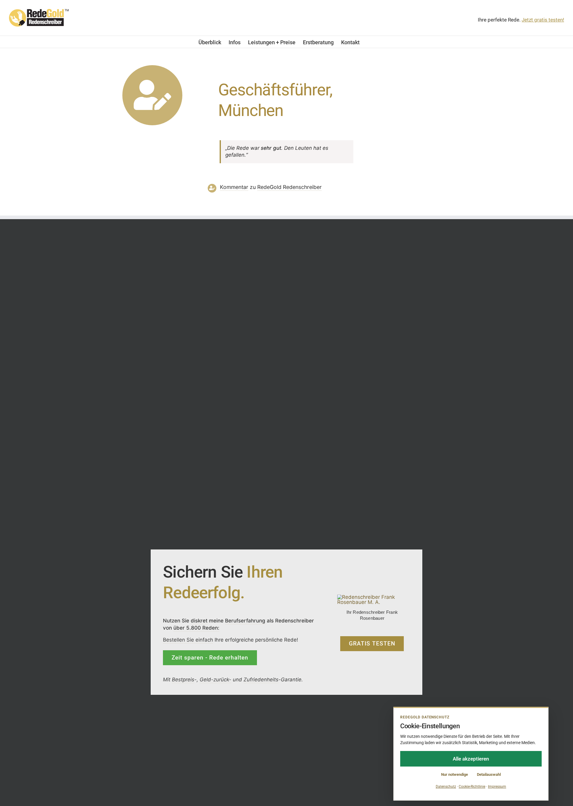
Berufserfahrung (245, 621)
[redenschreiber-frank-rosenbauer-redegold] (372, 597)
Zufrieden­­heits (261, 680)
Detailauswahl (489, 774)
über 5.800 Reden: (196, 628)
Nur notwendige (454, 774)
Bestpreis (183, 680)
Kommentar (234, 187)
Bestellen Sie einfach (188, 640)
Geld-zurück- (215, 680)
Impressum (497, 786)
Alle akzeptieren (471, 759)
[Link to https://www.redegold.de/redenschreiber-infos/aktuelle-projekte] (152, 95)
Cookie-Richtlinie (472, 786)
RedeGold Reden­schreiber (289, 187)
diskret (199, 621)
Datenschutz (446, 786)
